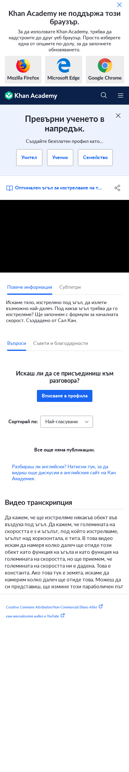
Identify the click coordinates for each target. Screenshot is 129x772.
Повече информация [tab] (29, 287)
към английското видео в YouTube (32, 616)
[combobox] (66, 422)
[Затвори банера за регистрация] (118, 116)
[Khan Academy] (28, 95)
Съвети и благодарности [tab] (60, 343)
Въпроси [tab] (16, 343)
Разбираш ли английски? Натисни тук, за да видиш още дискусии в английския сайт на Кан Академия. (64, 472)
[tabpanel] (64, 309)
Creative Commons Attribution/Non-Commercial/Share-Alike (51, 607)
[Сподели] (117, 188)
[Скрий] (119, 5)
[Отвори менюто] (120, 95)
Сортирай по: (23, 421)
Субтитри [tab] (70, 287)
